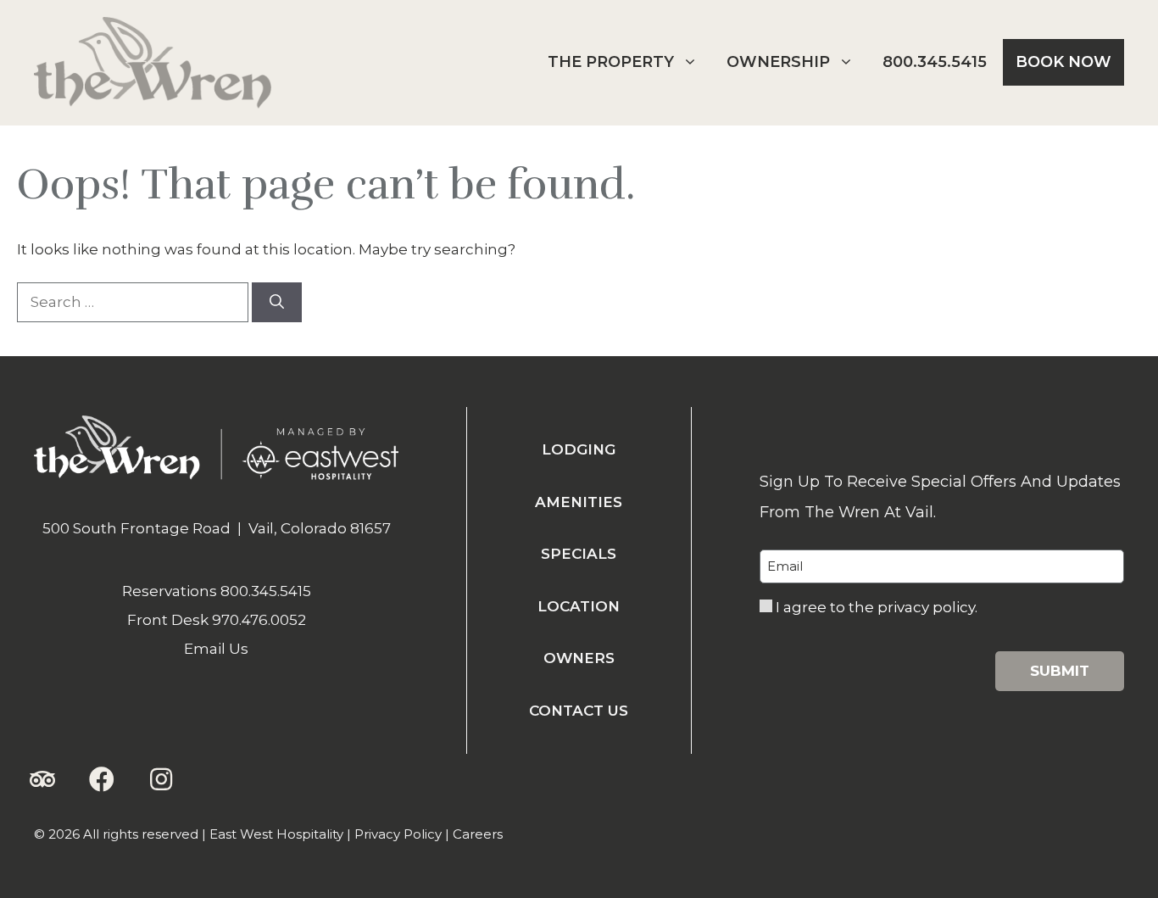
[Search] (277, 302)
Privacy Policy (398, 834)
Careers (478, 834)
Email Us (216, 648)
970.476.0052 (259, 619)
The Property (611, 62)
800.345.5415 (934, 62)
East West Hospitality (276, 834)
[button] (42, 779)
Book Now (1063, 62)
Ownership (778, 62)
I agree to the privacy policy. (876, 607)
